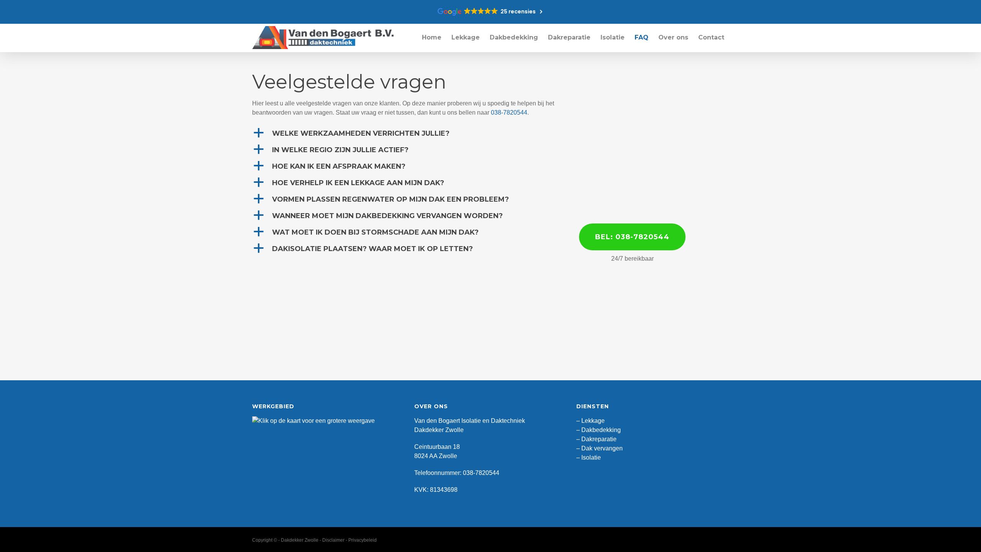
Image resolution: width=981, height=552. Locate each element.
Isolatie (591, 457)
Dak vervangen (602, 448)
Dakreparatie (599, 439)
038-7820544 (509, 112)
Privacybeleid (362, 540)
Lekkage (593, 420)
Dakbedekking (601, 430)
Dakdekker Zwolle (299, 540)
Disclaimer (333, 540)
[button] (409, 134)
